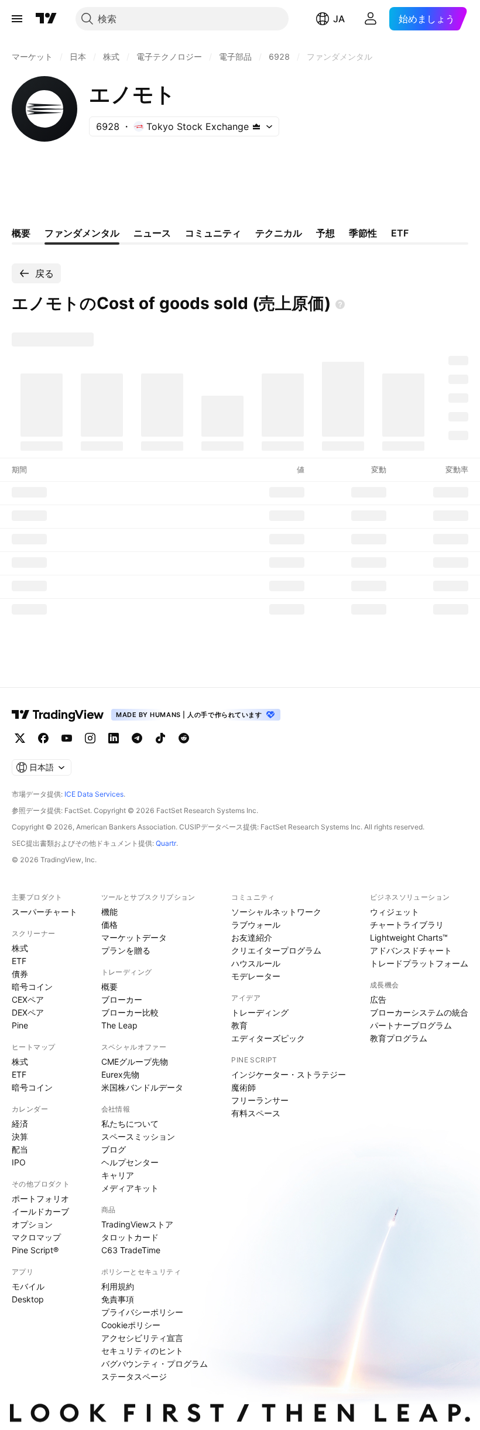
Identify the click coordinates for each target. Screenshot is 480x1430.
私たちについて (130, 1124)
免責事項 (117, 1299)
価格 (109, 925)
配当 (20, 1149)
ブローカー (121, 999)
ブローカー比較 (130, 1012)
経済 (20, 1124)
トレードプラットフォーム (419, 963)
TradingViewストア (137, 1224)
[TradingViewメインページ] (58, 715)
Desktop (28, 1299)
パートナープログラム (411, 1025)
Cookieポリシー (130, 1325)
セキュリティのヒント (142, 1351)
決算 (20, 1136)
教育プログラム (398, 1038)
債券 (20, 974)
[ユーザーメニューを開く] (370, 18)
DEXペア (28, 1012)
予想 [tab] (325, 233)
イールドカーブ (40, 1211)
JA (339, 19)
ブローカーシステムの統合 (419, 1012)
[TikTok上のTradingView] (160, 738)
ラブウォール (255, 925)
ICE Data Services (94, 794)
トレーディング (260, 1012)
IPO (19, 1162)
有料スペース (255, 1113)
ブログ (113, 1149)
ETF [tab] (400, 233)
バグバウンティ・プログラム (154, 1364)
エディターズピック (268, 1038)
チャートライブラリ (407, 925)
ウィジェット (394, 912)
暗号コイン (32, 987)
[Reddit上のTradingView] (184, 738)
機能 (109, 912)
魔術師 (243, 1087)
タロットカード (130, 1237)
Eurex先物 (120, 1074)
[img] (256, 126)
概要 (109, 987)
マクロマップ (36, 1237)
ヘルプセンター (130, 1162)
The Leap (119, 1025)
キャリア (117, 1175)
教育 (239, 1025)
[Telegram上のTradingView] (137, 738)
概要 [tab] (21, 233)
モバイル (28, 1286)
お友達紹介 (251, 937)
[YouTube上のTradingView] (67, 738)
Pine (20, 1025)
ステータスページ (134, 1376)
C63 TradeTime (130, 1250)
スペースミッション (138, 1136)
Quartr (166, 843)
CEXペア (28, 999)
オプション (32, 1224)
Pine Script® (35, 1250)
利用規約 (117, 1286)
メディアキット (130, 1188)
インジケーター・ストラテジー (288, 1074)
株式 (20, 948)
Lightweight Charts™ (409, 937)
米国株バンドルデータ (142, 1087)
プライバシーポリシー (142, 1312)
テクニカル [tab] (278, 233)
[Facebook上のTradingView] (43, 738)
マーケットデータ (134, 937)
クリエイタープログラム (276, 950)
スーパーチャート (44, 912)
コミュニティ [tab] (213, 233)
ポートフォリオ (40, 1198)
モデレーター (255, 976)
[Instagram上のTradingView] (90, 738)
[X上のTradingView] (20, 738)
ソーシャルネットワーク (276, 912)
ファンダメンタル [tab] (81, 233)
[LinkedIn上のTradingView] (113, 738)
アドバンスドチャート (411, 950)
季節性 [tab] (363, 233)
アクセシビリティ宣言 (142, 1338)
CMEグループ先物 (134, 1062)
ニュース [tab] (152, 233)
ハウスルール (255, 963)
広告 (378, 999)
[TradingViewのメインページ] (46, 19)
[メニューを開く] (17, 18)
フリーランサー (260, 1100)
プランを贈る (125, 950)
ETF (19, 961)
